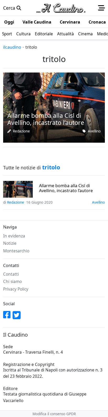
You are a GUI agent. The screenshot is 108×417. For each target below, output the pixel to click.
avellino (94, 131)
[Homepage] (61, 8)
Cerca (10, 8)
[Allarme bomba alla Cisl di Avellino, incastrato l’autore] (54, 107)
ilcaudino (12, 47)
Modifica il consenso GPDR (54, 414)
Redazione (21, 131)
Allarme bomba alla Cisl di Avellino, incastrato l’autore (66, 188)
